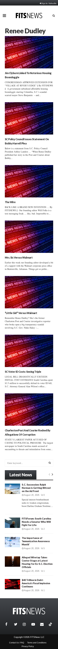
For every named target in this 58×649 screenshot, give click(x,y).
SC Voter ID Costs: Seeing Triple (23, 371)
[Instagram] (26, 624)
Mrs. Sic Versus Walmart (19, 257)
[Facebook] (8, 624)
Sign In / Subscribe (49, 3)
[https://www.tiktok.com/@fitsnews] (51, 624)
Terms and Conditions (36, 643)
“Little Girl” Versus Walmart (21, 312)
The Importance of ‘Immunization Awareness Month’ (36, 541)
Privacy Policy (28, 646)
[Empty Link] (49, 474)
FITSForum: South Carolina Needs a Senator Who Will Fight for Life (36, 521)
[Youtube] (35, 624)
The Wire (10, 202)
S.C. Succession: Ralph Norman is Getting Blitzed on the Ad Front (36, 487)
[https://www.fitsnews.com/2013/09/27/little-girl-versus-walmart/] (29, 292)
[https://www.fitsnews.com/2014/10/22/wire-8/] (29, 181)
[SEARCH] (49, 463)
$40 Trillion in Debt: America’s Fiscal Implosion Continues (36, 583)
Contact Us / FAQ (16, 643)
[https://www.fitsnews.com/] (29, 611)
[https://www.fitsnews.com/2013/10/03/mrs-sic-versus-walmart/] (29, 237)
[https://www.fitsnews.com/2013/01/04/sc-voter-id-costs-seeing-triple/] (29, 351)
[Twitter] (17, 624)
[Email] (43, 624)
